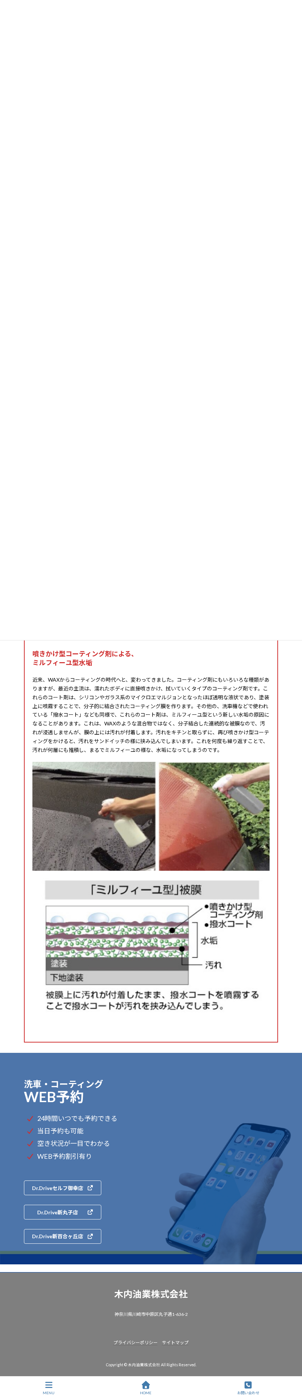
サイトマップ (175, 1342)
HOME (145, 1393)
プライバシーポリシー (135, 1342)
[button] (62, 1187)
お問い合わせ (248, 1393)
